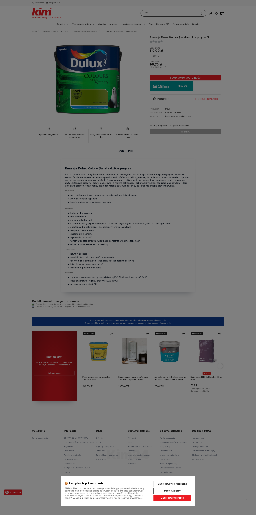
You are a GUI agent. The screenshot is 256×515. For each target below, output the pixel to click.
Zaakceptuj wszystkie (172, 497)
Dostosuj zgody (172, 490)
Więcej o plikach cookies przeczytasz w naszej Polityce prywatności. (108, 498)
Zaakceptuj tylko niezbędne (172, 483)
